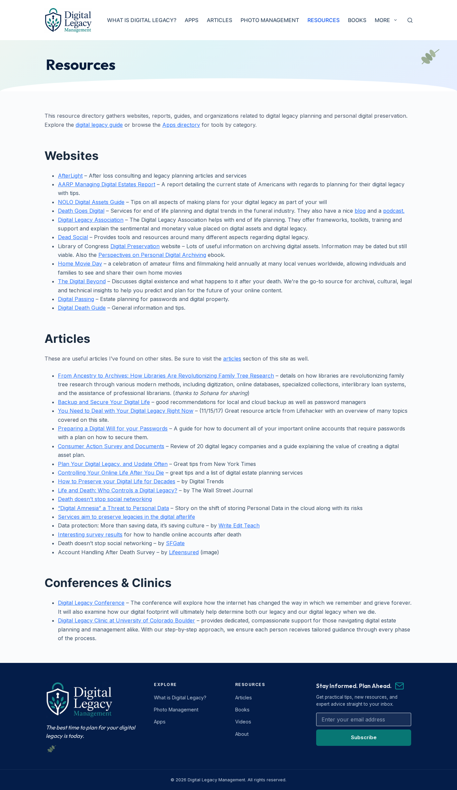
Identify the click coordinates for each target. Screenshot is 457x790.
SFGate (175, 543)
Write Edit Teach (239, 525)
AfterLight (70, 175)
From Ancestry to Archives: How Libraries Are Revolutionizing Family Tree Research (166, 375)
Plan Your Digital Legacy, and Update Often (113, 464)
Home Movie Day (80, 263)
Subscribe (364, 737)
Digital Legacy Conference (91, 602)
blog (360, 210)
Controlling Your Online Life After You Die (111, 472)
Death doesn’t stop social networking (105, 499)
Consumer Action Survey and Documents (111, 446)
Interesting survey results (90, 534)
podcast (393, 210)
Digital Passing (76, 299)
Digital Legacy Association (90, 219)
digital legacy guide (99, 124)
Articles (219, 20)
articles (232, 358)
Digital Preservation (135, 246)
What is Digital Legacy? (141, 20)
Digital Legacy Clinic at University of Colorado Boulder (126, 620)
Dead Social (73, 237)
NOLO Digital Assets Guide (91, 202)
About (242, 734)
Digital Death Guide (82, 307)
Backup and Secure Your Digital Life (104, 402)
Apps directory (181, 124)
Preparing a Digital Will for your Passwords (113, 428)
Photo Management (270, 20)
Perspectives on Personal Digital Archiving (152, 255)
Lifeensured (184, 552)
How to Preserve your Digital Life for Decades (116, 481)
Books (357, 20)
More (382, 20)
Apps (191, 20)
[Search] (410, 20)
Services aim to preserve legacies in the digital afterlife (126, 516)
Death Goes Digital (81, 210)
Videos (243, 721)
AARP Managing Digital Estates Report (106, 184)
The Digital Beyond (82, 281)
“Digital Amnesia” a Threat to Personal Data (113, 508)
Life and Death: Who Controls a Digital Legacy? (117, 490)
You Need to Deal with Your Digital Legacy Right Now (125, 410)
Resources (323, 20)
